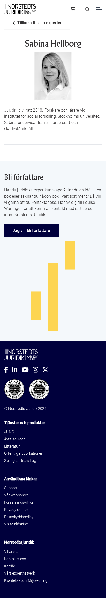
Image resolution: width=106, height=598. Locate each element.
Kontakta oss (15, 559)
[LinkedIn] (17, 370)
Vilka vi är (12, 551)
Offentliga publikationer (23, 453)
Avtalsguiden (14, 439)
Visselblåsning (16, 524)
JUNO (9, 431)
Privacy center (16, 509)
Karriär (9, 566)
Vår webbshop (16, 495)
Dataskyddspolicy (18, 517)
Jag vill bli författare (31, 230)
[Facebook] (8, 370)
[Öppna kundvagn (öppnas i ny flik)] (72, 9)
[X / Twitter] (47, 370)
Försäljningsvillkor (18, 502)
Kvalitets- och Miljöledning (25, 580)
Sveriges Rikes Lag (20, 460)
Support (10, 488)
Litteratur (12, 446)
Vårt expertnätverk (19, 573)
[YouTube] (27, 370)
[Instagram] (37, 370)
